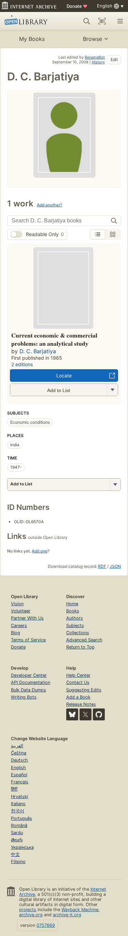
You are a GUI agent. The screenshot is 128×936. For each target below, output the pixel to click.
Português (21, 818)
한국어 (17, 810)
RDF (102, 566)
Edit (114, 59)
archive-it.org (67, 914)
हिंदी (14, 789)
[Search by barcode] (102, 21)
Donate (77, 6)
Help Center (78, 675)
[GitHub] (99, 714)
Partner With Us (27, 618)
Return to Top (80, 647)
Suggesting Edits (83, 689)
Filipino (18, 861)
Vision (17, 603)
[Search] (86, 21)
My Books (32, 38)
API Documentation (30, 682)
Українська (22, 847)
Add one (39, 550)
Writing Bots (24, 697)
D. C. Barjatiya (37, 351)
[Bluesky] (72, 714)
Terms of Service (28, 639)
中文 (15, 854)
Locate (64, 375)
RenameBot (95, 57)
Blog (15, 632)
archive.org (31, 914)
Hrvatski (19, 796)
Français (19, 781)
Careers (19, 625)
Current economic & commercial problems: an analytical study (54, 339)
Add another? (49, 204)
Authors (74, 618)
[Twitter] (85, 714)
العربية (17, 745)
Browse (92, 38)
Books (72, 610)
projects (27, 909)
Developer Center (29, 675)
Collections (77, 632)
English (18, 767)
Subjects (75, 625)
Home (72, 603)
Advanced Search (84, 639)
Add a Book (78, 697)
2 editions (22, 364)
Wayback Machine (79, 909)
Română (19, 825)
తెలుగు (17, 839)
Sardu (17, 832)
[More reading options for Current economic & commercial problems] (112, 390)
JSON (115, 566)
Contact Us (77, 682)
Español (19, 774)
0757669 (46, 925)
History (98, 62)
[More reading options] (115, 484)
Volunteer (20, 610)
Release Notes (81, 704)
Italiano (18, 803)
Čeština (18, 752)
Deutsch (19, 760)
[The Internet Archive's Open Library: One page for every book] (28, 21)
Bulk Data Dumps (28, 689)
